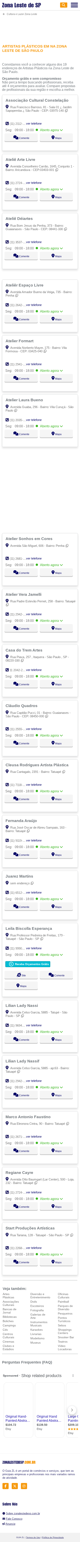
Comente (23, 138)
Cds (5, 1329)
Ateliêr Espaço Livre (25, 285)
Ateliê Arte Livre (21, 159)
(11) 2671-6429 (20, 1136)
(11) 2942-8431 (20, 614)
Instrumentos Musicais (38, 1323)
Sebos (62, 1325)
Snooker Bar (66, 1337)
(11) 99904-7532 (20, 948)
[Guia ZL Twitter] (16, 1486)
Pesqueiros (65, 1313)
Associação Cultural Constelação (38, 100)
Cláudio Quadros (22, 705)
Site (23, 975)
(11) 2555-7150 (20, 729)
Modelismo (37, 1338)
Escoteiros (37, 1306)
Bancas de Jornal (9, 1311)
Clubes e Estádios (8, 1347)
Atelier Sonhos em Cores (30, 538)
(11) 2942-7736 (20, 1081)
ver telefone (34, 123)
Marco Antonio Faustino (29, 1116)
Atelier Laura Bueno (25, 400)
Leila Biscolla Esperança (29, 928)
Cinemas (8, 1341)
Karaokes (36, 1329)
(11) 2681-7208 (20, 558)
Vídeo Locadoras (65, 1347)
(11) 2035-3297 (20, 420)
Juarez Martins (20, 876)
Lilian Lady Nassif (23, 1061)
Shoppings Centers (65, 1331)
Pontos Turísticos (64, 1319)
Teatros (62, 1341)
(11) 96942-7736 (20, 1025)
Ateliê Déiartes (20, 218)
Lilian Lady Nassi (22, 1005)
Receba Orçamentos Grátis (31, 964)
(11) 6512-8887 (20, 892)
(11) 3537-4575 (20, 242)
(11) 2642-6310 (20, 305)
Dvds (33, 1301)
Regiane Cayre (20, 1172)
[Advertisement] (40, 27)
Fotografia (37, 1310)
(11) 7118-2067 (19, 785)
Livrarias (35, 1334)
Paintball (63, 1301)
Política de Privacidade (53, 1537)
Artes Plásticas (8, 1295)
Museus (35, 1342)
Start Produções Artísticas (31, 1228)
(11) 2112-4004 (19, 123)
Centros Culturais (8, 1335)
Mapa (58, 138)
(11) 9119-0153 (19, 840)
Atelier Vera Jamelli (24, 594)
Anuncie (10, 1523)
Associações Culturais (11, 1303)
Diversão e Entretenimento (40, 1295)
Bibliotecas (10, 1316)
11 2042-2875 (18, 670)
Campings (9, 1325)
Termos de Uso (33, 1537)
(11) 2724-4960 (20, 183)
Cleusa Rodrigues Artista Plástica (38, 765)
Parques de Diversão (65, 1307)
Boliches (8, 1321)
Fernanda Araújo (22, 820)
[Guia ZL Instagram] (25, 1486)
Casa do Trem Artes (24, 650)
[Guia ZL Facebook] (6, 1486)
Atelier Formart (20, 341)
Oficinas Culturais (63, 1295)
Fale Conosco (14, 1518)
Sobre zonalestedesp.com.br (23, 1513)
